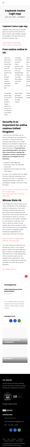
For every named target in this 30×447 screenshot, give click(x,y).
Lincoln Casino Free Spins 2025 (11, 45)
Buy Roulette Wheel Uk (9, 269)
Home (4, 439)
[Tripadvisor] (19, 320)
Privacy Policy (19, 441)
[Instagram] (15, 320)
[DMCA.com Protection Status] (7, 411)
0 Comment (21, 17)
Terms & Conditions (9, 441)
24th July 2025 (10, 17)
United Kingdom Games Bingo (11, 43)
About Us (14, 439)
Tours (8, 439)
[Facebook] (10, 320)
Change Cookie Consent (9, 404)
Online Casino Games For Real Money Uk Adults (13, 290)
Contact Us (21, 439)
